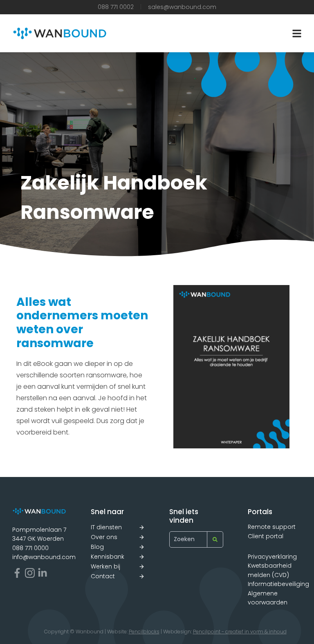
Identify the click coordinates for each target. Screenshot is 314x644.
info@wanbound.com (44, 557)
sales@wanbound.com (182, 7)
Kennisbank (107, 557)
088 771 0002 (116, 7)
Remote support (272, 527)
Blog (97, 547)
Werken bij (105, 566)
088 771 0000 (30, 548)
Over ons (104, 537)
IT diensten (106, 527)
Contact (103, 576)
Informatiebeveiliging (278, 584)
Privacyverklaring (272, 557)
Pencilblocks (144, 631)
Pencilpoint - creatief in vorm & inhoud (240, 631)
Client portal (265, 536)
